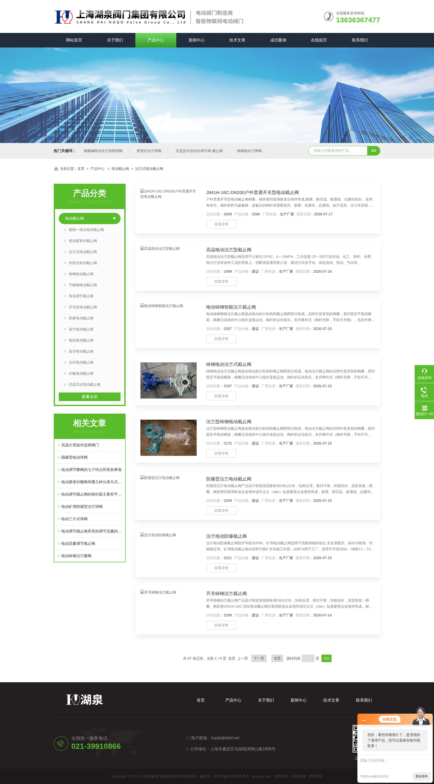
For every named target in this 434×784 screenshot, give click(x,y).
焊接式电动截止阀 (83, 263)
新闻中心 (197, 40)
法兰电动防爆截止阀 (226, 536)
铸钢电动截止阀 (81, 274)
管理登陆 (316, 776)
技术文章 (237, 40)
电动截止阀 (120, 169)
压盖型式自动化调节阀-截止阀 (199, 151)
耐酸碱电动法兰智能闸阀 (103, 151)
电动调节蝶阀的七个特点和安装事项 (91, 469)
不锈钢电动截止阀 (83, 285)
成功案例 (278, 40)
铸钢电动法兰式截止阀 (228, 364)
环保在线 (299, 776)
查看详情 (221, 224)
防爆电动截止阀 (81, 318)
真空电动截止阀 (81, 351)
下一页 (259, 658)
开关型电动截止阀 (83, 307)
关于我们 (115, 40)
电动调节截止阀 (81, 296)
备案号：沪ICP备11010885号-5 (224, 776)
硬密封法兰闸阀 (149, 151)
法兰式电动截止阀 (149, 169)
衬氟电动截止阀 (81, 373)
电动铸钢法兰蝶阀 (76, 556)
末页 (277, 658)
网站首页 (74, 40)
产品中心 (156, 40)
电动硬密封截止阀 (83, 241)
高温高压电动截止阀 (84, 384)
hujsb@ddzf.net (225, 738)
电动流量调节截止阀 (78, 543)
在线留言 (319, 40)
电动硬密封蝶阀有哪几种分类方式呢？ (92, 482)
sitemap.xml (261, 776)
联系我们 (360, 40)
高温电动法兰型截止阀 (228, 249)
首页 (80, 169)
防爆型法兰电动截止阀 (228, 478)
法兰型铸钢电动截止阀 (228, 421)
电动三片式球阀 (74, 519)
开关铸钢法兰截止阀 (226, 593)
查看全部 (90, 397)
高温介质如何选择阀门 (80, 445)
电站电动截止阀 (81, 340)
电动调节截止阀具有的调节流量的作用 (92, 531)
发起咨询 (421, 776)
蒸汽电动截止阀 (81, 329)
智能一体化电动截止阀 (86, 230)
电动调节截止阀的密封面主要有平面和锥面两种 (92, 494)
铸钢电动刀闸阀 (249, 151)
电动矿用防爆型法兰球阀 (82, 506)
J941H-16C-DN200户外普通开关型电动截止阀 (252, 192)
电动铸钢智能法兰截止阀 (231, 307)
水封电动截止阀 (81, 362)
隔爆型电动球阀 (74, 457)
